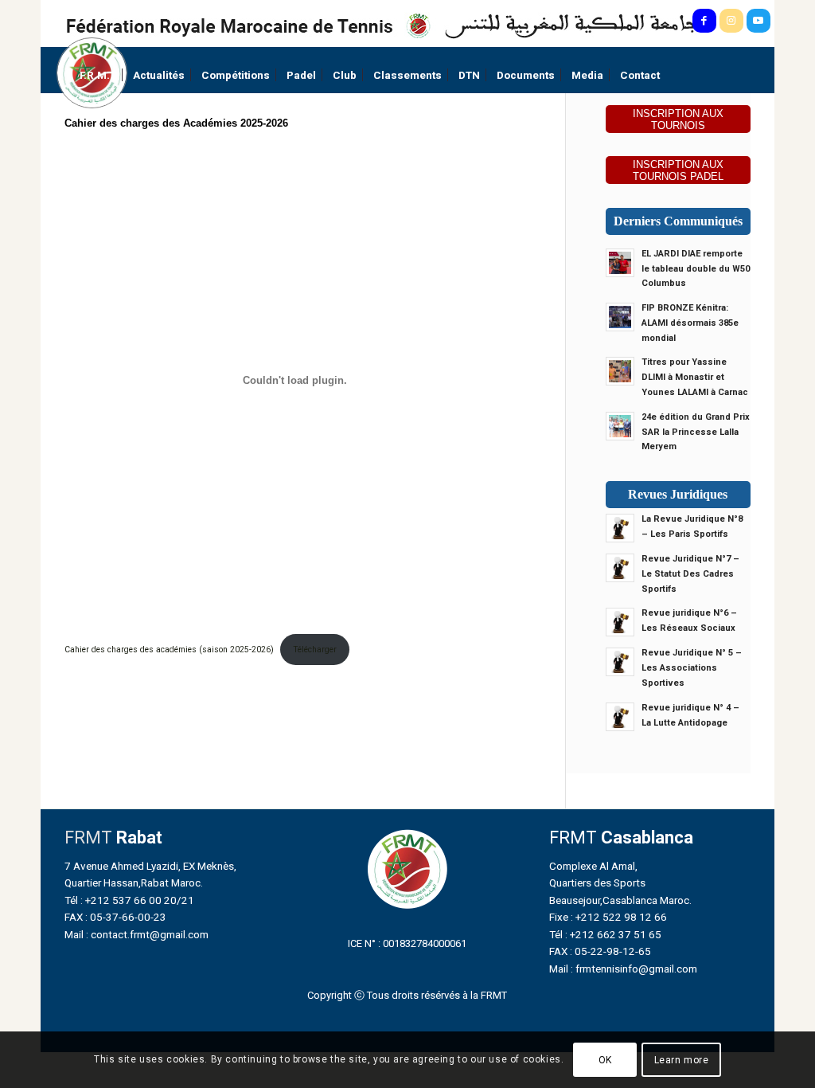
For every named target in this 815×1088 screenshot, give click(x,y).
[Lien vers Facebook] (704, 21)
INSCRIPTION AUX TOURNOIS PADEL (678, 170)
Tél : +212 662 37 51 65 (605, 934)
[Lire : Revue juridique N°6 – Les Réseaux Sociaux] (620, 622)
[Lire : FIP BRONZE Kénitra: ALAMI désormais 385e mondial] (620, 317)
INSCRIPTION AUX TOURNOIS (678, 119)
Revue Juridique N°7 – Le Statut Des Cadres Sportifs (690, 574)
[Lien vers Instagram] (731, 21)
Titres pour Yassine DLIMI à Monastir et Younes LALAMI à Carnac (694, 377)
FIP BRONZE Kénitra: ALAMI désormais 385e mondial (690, 323)
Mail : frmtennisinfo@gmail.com (623, 968)
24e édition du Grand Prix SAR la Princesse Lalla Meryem (695, 432)
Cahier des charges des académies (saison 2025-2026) (169, 649)
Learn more (681, 1060)
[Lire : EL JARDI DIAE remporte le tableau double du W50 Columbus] (620, 263)
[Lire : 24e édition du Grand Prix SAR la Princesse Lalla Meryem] (620, 426)
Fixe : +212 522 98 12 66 (608, 916)
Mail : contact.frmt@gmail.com (136, 934)
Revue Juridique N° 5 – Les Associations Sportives (691, 668)
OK (605, 1060)
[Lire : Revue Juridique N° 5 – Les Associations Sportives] (620, 662)
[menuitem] (98, 75)
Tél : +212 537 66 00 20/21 (129, 900)
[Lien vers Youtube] (758, 21)
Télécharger (315, 649)
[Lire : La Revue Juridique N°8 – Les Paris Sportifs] (620, 528)
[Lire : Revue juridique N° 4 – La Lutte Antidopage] (620, 717)
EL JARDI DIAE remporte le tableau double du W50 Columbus (695, 269)
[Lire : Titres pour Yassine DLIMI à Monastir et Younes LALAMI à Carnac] (620, 371)
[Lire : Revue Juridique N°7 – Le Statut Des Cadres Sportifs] (620, 568)
